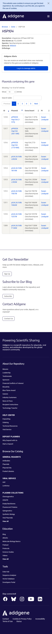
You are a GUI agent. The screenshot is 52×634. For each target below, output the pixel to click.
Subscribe (8, 296)
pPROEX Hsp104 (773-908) (15, 145)
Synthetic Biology (9, 514)
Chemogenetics (8, 497)
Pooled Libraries (8, 471)
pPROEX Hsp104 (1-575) (15, 119)
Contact (6, 619)
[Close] (47, 3)
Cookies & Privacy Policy (22, 619)
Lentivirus (6, 486)
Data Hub (6, 572)
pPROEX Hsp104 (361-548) (15, 131)
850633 (13, 46)
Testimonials (7, 376)
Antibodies (6, 461)
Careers (5, 394)
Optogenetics (7, 511)
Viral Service (7, 429)
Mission (5, 369)
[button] (48, 16)
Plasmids (6, 464)
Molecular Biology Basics (11, 541)
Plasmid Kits (7, 468)
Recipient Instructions (10, 404)
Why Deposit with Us (10, 440)
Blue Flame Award (9, 390)
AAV (4, 482)
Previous (7, 104)
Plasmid (14, 111)
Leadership (6, 373)
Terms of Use (8, 621)
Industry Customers (10, 397)
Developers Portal (9, 582)
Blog (4, 534)
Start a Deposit (8, 444)
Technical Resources (10, 426)
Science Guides (8, 552)
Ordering (6, 422)
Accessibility (40, 619)
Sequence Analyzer (9, 575)
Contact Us (8, 319)
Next (36, 104)
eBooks (5, 538)
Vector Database (9, 579)
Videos (5, 555)
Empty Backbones (9, 504)
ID (4, 111)
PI (42, 111)
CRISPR (5, 500)
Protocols (6, 548)
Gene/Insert (29, 111)
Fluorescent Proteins (10, 507)
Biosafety (6, 387)
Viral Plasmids (8, 518)
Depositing (6, 419)
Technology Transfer (10, 408)
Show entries (12, 92)
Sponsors (6, 380)
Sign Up (7, 274)
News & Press (8, 401)
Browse (5, 27)
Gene (13, 27)
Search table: (7, 98)
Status (19, 621)
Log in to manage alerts (26, 68)
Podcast (5, 545)
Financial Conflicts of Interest (13, 383)
